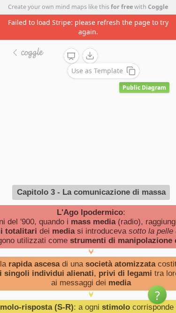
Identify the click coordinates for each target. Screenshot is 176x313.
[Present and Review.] (71, 56)
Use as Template (97, 70)
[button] (157, 294)
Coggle (158, 7)
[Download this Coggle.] (90, 55)
